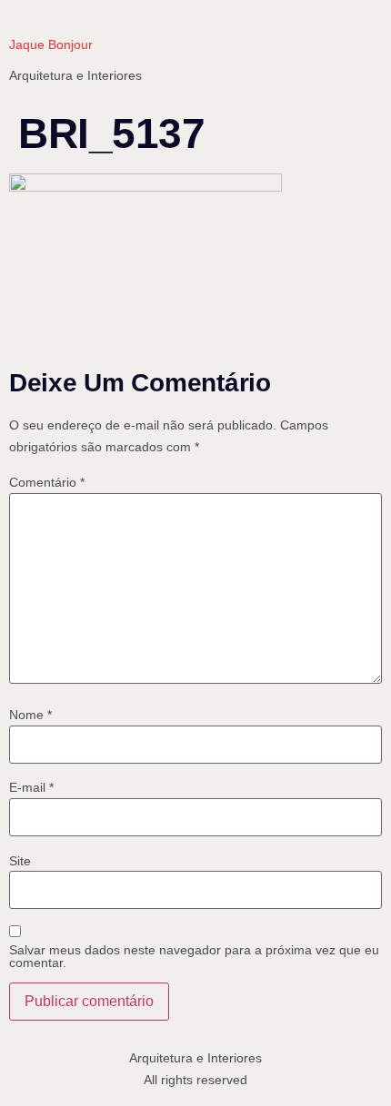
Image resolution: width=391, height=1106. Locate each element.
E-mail (31, 787)
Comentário (47, 482)
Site (20, 860)
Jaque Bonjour (51, 44)
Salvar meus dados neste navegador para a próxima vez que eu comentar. (194, 956)
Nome (30, 714)
